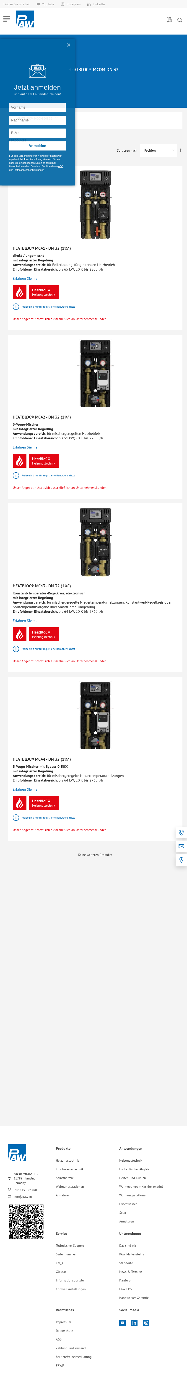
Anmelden (37, 146)
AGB (60, 166)
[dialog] (93, 689)
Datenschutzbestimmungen (29, 170)
